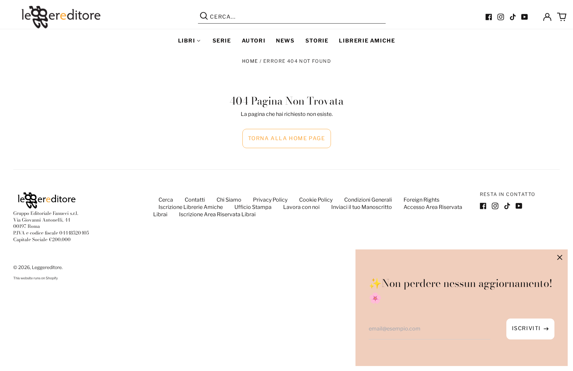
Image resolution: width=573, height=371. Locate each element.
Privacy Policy (270, 200)
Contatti (195, 200)
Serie (222, 41)
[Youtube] (524, 17)
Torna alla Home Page (286, 138)
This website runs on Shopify (35, 278)
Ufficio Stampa (253, 207)
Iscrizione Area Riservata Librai (217, 214)
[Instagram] (500, 17)
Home (250, 61)
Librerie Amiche (367, 41)
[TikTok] (512, 17)
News (285, 41)
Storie (317, 41)
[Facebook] (488, 17)
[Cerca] (204, 17)
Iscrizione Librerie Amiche (191, 207)
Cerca (166, 200)
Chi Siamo (229, 200)
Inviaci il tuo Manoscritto (361, 207)
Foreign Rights (421, 200)
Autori (254, 41)
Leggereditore (47, 267)
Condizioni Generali (368, 200)
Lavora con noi (301, 207)
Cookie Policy (316, 200)
